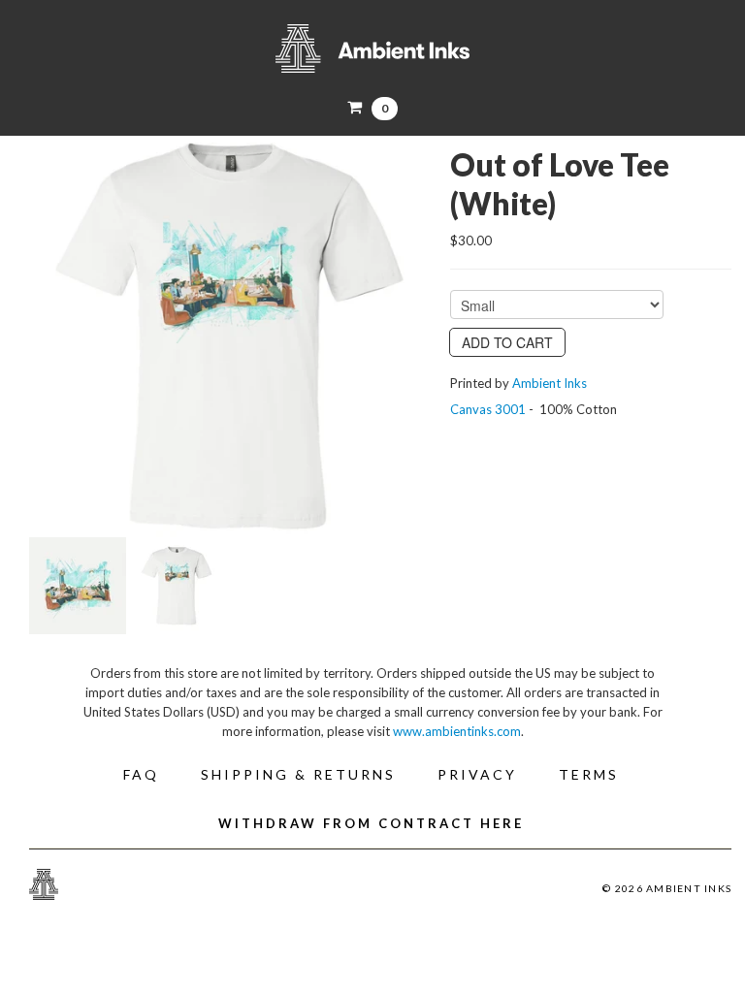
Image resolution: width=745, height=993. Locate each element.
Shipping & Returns (298, 774)
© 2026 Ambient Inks (666, 888)
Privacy (477, 774)
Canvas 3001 (488, 409)
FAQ (141, 774)
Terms (589, 774)
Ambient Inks (372, 48)
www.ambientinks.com (457, 731)
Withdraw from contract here (371, 823)
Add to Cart (507, 342)
